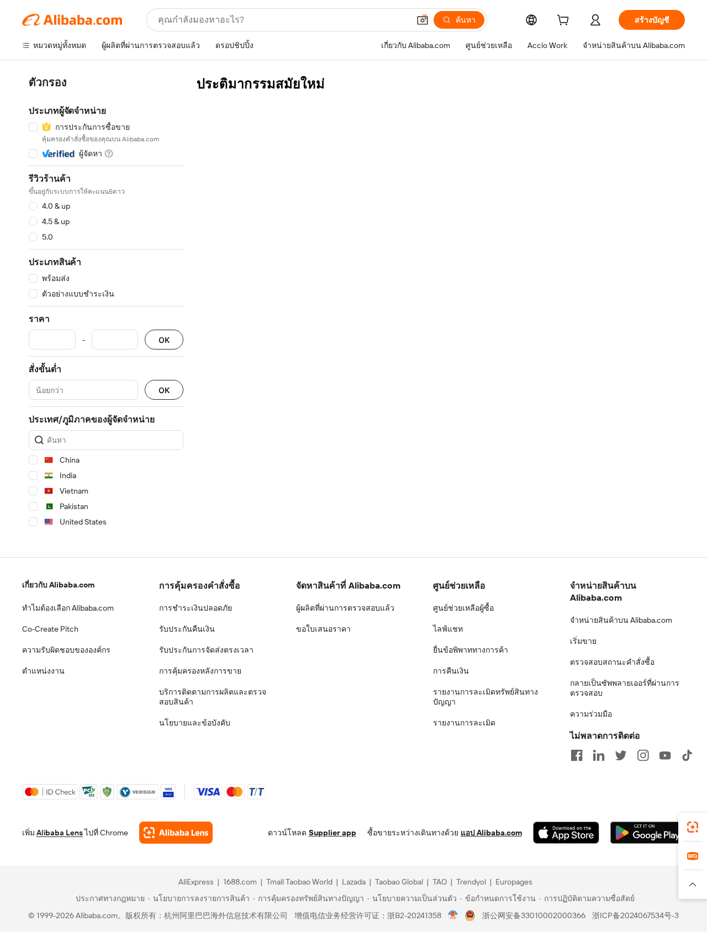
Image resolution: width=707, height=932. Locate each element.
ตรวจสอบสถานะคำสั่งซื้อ (612, 662)
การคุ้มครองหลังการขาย (200, 670)
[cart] (565, 21)
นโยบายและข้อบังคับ (194, 722)
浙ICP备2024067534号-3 (635, 915)
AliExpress (196, 881)
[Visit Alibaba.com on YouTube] (665, 755)
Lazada (354, 881)
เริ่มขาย (583, 641)
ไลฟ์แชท (448, 628)
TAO (439, 881)
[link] (692, 827)
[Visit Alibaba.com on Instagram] (643, 755)
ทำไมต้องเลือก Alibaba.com (68, 607)
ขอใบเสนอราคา (323, 628)
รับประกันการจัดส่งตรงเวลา (206, 649)
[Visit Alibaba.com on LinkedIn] (598, 755)
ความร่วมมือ (591, 713)
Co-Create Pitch (50, 628)
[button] (422, 20)
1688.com (240, 881)
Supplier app (332, 832)
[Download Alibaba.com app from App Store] (566, 833)
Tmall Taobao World (299, 881)
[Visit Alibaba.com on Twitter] (620, 755)
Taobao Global (399, 881)
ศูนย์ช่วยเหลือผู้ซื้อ (463, 607)
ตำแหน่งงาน (43, 670)
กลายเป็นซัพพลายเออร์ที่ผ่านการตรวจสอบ (624, 688)
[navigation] (106, 304)
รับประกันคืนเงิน (187, 628)
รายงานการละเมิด (464, 722)
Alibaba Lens (59, 832)
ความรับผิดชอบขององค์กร (66, 649)
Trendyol (471, 881)
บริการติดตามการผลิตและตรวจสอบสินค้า (212, 696)
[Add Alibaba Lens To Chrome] (176, 833)
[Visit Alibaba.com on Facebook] (576, 755)
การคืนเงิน (451, 670)
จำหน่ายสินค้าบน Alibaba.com (621, 620)
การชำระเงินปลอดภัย (195, 607)
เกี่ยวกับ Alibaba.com (58, 584)
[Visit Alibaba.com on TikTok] (687, 755)
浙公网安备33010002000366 (533, 915)
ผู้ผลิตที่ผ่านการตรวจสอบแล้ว (345, 607)
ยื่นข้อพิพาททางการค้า (470, 649)
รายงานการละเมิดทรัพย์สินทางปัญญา (485, 696)
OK (164, 340)
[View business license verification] (453, 915)
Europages (513, 881)
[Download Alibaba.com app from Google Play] (647, 833)
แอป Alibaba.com (491, 832)
